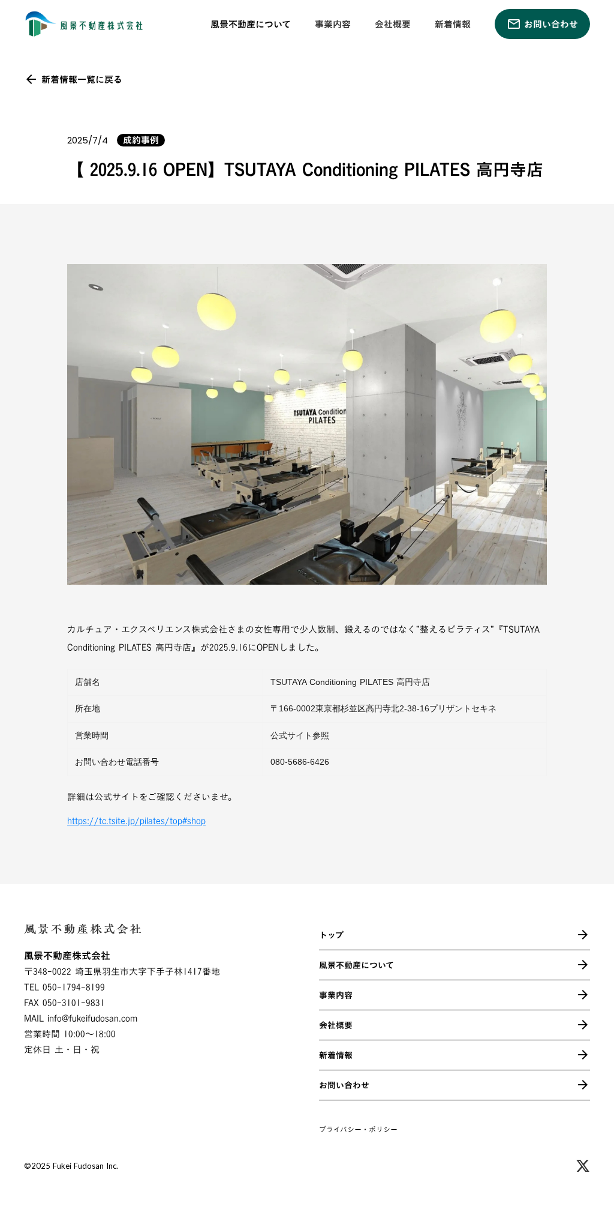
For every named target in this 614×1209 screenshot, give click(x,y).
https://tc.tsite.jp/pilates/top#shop (136, 821)
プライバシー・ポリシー (358, 1129)
